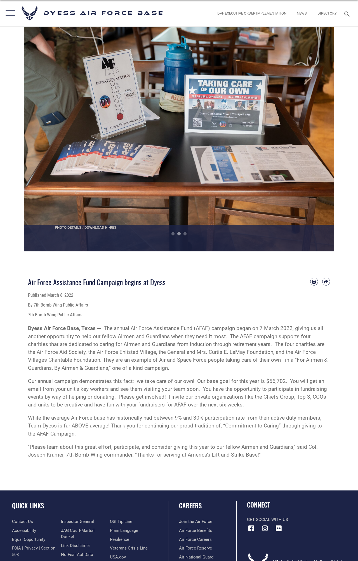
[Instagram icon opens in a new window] (265, 528)
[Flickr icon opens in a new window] (278, 528)
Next (318, 139)
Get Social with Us (267, 519)
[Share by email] (326, 282)
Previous (39, 139)
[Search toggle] (348, 13)
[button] (9, 13)
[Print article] (314, 282)
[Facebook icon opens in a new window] (251, 528)
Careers (190, 505)
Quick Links (28, 505)
